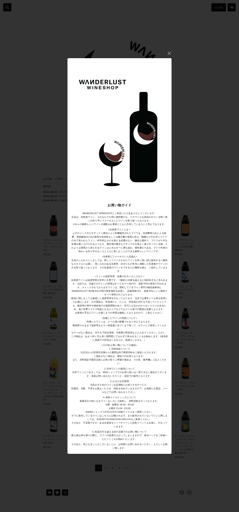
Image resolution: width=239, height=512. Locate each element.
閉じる (169, 53)
